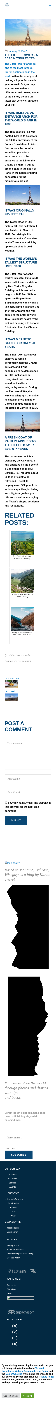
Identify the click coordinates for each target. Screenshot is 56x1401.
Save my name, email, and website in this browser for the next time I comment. (28, 806)
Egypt (13, 1216)
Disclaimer (11, 1289)
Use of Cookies (14, 1374)
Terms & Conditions (15, 1250)
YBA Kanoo (12, 1179)
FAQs (9, 1293)
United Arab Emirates (14, 1199)
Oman (13, 1211)
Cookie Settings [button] (10, 1396)
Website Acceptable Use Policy (20, 1254)
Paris (17, 660)
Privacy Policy (13, 1245)
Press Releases (12, 1228)
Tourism (26, 660)
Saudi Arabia (13, 1203)
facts (27, 654)
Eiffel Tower (16, 654)
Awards (12, 1187)
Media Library (12, 1232)
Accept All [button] (27, 1396)
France (9, 660)
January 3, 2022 (17, 51)
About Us (12, 1175)
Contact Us (11, 1285)
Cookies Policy (13, 1258)
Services (12, 1183)
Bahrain (13, 1207)
